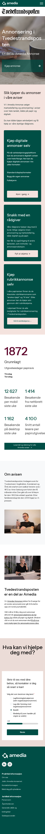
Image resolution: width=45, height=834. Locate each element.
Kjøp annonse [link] (12, 65)
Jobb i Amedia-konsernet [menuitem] (12, 781)
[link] (10, 3)
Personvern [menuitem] (6, 800)
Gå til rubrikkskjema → (23, 321)
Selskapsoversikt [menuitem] (8, 816)
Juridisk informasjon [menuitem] (11, 796)
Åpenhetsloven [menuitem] (8, 804)
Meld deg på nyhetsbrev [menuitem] (11, 789)
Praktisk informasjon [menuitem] (12, 774)
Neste (22, 732)
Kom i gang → (22, 194)
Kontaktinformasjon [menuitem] (10, 785)
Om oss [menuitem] (5, 777)
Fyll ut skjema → (22, 253)
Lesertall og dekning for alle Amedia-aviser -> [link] (25, 446)
